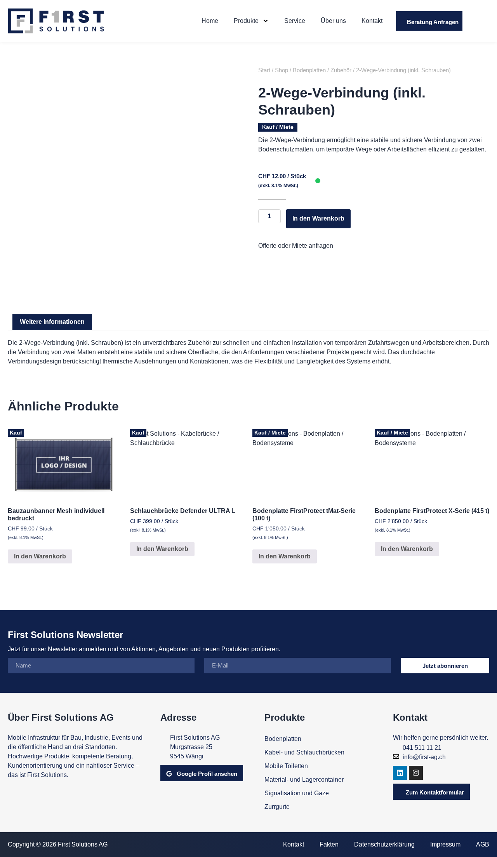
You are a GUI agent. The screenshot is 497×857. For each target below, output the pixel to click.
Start (264, 70)
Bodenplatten (309, 70)
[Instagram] (416, 773)
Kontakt (371, 20)
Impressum (445, 844)
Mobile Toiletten (286, 766)
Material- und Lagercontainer (304, 779)
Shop (281, 70)
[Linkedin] (400, 773)
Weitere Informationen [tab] (52, 321)
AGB (482, 844)
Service (294, 20)
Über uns (333, 20)
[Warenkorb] (479, 21)
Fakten (329, 844)
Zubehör (340, 70)
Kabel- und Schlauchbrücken (304, 752)
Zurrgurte (277, 806)
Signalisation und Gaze (296, 793)
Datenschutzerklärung (384, 844)
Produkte (246, 20)
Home (210, 20)
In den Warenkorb (318, 218)
